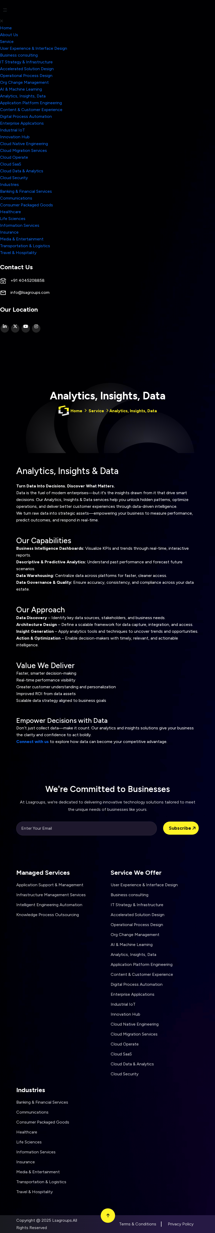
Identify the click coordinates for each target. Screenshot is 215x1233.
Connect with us (32, 741)
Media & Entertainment (22, 238)
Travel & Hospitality (18, 252)
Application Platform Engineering (31, 102)
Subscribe (180, 828)
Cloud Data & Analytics (21, 170)
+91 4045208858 (27, 280)
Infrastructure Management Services (51, 894)
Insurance (9, 232)
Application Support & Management (49, 884)
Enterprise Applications (22, 123)
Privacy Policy (181, 1223)
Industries (9, 184)
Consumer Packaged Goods (26, 204)
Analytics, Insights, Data (23, 95)
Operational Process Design (26, 75)
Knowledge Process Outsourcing (47, 914)
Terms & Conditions (137, 1223)
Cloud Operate (14, 157)
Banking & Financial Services (26, 191)
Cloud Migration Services (23, 150)
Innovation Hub (15, 136)
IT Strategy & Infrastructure (26, 61)
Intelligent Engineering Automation (49, 904)
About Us (9, 34)
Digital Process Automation (26, 116)
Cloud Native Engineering (24, 143)
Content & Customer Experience (31, 109)
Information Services (19, 225)
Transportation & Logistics (25, 245)
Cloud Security (14, 177)
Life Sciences (12, 218)
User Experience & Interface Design (33, 48)
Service (7, 41)
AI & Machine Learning (21, 89)
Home (6, 27)
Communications (16, 198)
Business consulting (19, 55)
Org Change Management (24, 82)
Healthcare (10, 211)
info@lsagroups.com (30, 292)
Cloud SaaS (10, 164)
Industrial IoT (12, 130)
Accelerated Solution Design (27, 68)
